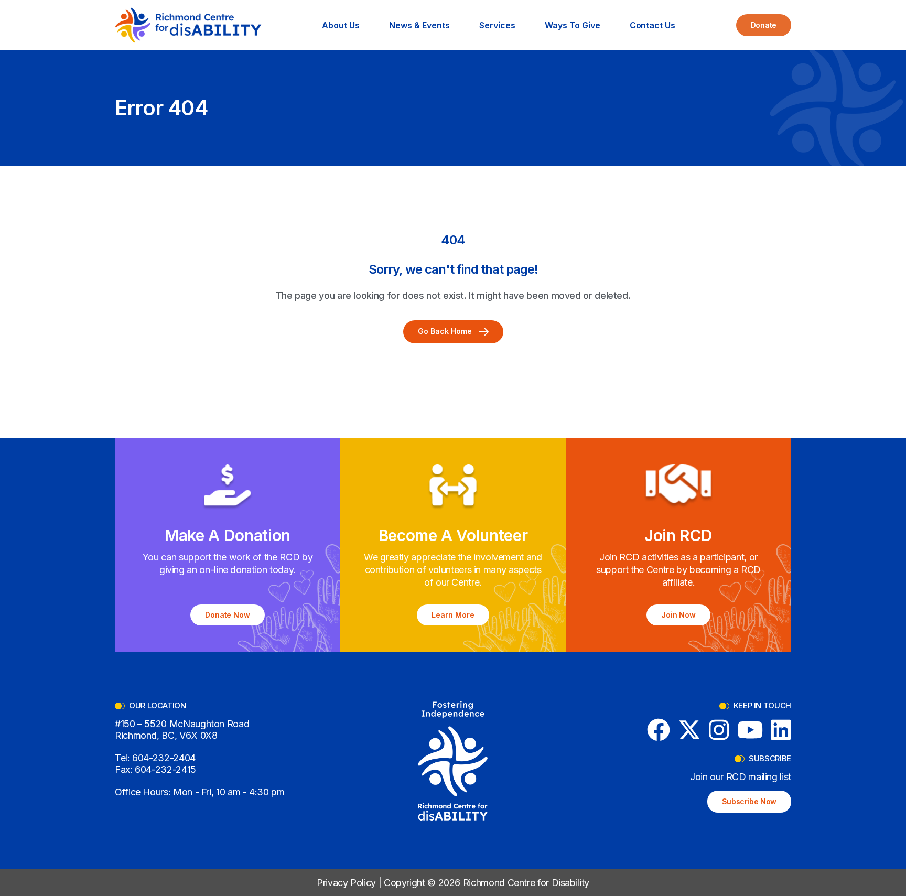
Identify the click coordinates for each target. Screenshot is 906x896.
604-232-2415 (165, 769)
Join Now (678, 614)
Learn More (453, 614)
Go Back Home (446, 331)
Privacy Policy (346, 882)
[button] (341, 25)
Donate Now (228, 614)
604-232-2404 (164, 757)
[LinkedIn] (781, 729)
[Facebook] (658, 729)
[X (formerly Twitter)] (689, 729)
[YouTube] (750, 729)
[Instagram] (719, 729)
